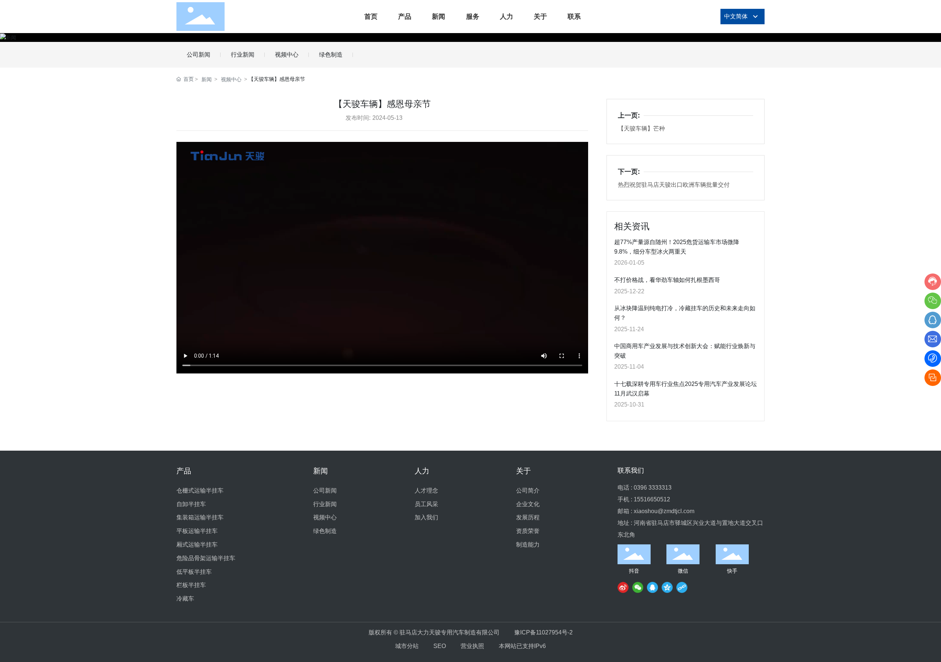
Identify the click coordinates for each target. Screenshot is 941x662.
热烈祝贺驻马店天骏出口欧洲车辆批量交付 (674, 185)
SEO (439, 646)
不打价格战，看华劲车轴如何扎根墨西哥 (667, 280)
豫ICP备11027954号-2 (543, 632)
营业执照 (472, 646)
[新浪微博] (623, 587)
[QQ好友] (652, 587)
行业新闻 (242, 54)
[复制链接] (681, 587)
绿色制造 (331, 54)
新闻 (206, 79)
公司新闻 (198, 54)
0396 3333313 (653, 487)
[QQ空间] (667, 587)
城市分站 (407, 646)
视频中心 (286, 54)
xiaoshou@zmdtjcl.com (664, 511)
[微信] (637, 587)
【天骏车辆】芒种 (641, 128)
